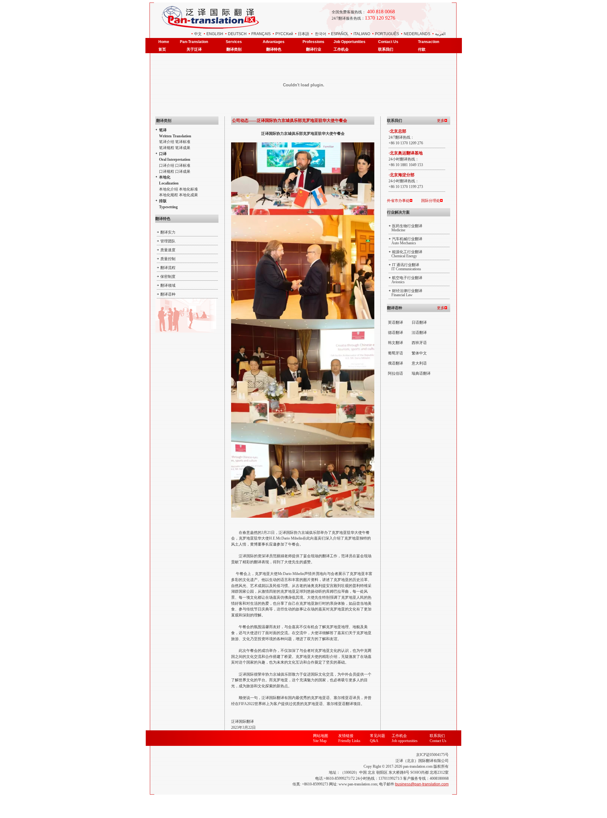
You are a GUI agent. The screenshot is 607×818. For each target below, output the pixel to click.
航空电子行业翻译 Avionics (405, 280)
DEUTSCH (237, 34)
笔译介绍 (166, 142)
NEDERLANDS (417, 34)
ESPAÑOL (340, 34)
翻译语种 (167, 294)
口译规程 (166, 171)
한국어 (320, 34)
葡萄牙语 (395, 353)
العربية (440, 34)
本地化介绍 (168, 189)
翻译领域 (167, 285)
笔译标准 (182, 142)
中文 (198, 34)
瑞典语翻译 (421, 373)
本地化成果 (188, 195)
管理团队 (167, 241)
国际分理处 (430, 200)
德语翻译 (395, 332)
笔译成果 (182, 148)
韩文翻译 (395, 342)
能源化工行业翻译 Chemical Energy (405, 254)
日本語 (303, 34)
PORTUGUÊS (387, 34)
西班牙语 (419, 342)
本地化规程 (168, 195)
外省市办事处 (398, 200)
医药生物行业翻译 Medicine (405, 228)
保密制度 (167, 276)
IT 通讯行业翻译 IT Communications (405, 267)
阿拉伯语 (395, 373)
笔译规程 (166, 148)
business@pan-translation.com (422, 784)
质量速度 (167, 250)
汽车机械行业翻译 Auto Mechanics (405, 241)
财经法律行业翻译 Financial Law (405, 293)
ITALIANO (361, 34)
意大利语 (419, 363)
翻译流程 (167, 267)
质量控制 (167, 259)
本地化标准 (188, 189)
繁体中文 (419, 353)
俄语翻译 (395, 363)
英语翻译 (395, 322)
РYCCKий (284, 34)
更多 (441, 120)
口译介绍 (166, 165)
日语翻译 (419, 322)
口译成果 (182, 171)
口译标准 (182, 165)
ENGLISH (214, 34)
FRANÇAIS (261, 34)
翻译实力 (167, 232)
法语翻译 (419, 332)
